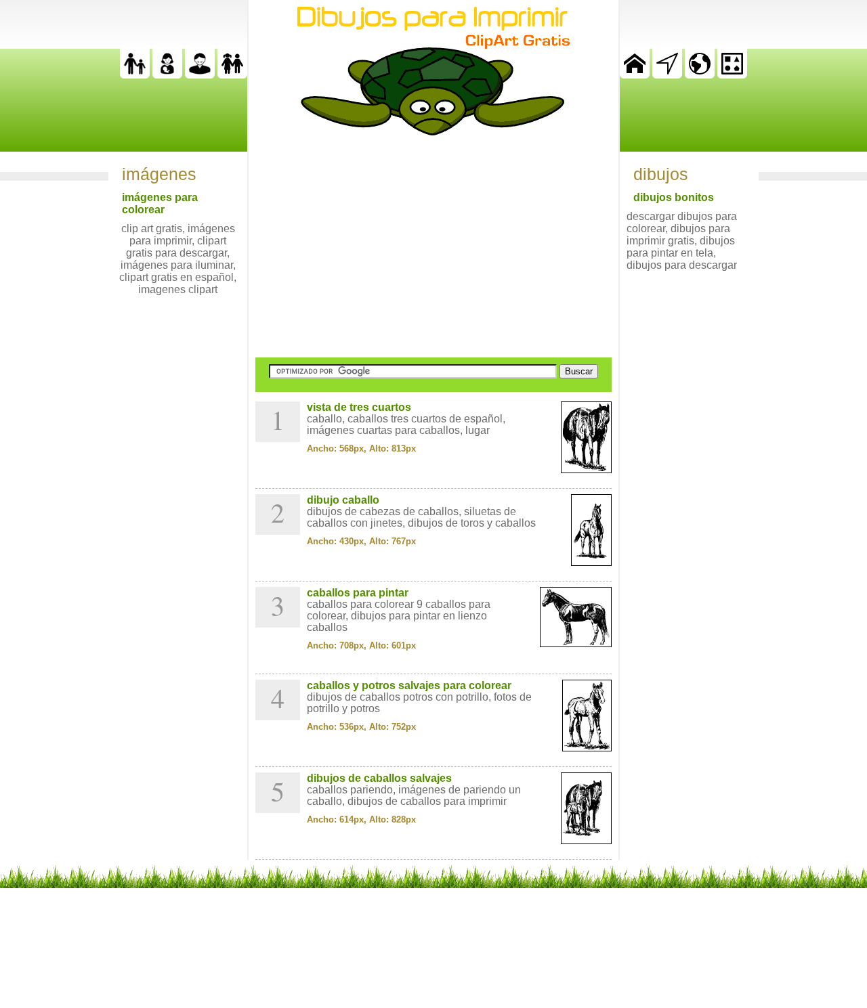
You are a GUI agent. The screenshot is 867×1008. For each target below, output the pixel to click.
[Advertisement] (433, 246)
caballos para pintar (357, 592)
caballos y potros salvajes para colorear (409, 685)
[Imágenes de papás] (200, 75)
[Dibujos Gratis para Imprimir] (635, 75)
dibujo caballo (343, 500)
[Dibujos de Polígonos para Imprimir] (732, 75)
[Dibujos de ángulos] (667, 75)
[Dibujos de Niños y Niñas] (232, 75)
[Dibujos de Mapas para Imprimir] (700, 75)
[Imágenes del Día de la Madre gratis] (167, 75)
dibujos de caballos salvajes (379, 778)
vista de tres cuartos (359, 407)
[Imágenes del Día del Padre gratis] (135, 75)
